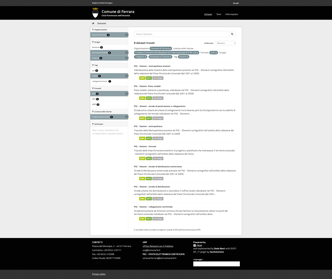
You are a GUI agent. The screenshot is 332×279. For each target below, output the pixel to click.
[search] (232, 34)
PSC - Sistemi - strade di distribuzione (152, 186)
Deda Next (219, 248)
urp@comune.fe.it (151, 250)
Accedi (236, 3)
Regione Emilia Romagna (102, 2)
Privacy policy (99, 274)
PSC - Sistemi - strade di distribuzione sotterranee (158, 166)
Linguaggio (197, 259)
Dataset (208, 14)
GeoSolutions (217, 252)
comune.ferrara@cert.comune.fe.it (159, 258)
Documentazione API (191, 229)
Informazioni (231, 14)
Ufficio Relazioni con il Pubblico (158, 246)
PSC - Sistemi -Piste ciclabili (147, 86)
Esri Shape (157, 78)
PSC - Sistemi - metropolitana (148, 126)
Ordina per (208, 43)
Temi (218, 14)
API (176, 229)
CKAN (197, 245)
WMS (142, 78)
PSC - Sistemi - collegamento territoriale (153, 206)
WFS (149, 78)
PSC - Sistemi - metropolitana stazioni (152, 66)
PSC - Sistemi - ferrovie (145, 146)
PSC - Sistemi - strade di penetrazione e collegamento (159, 106)
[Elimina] (170, 49)
